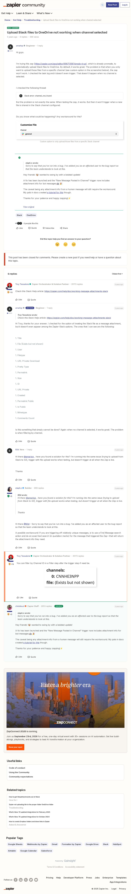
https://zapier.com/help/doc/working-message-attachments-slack (76, 291)
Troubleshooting (32, 20)
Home (7, 20)
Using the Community (19, 772)
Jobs (97, 877)
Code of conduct (17, 768)
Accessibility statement (74, 867)
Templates (121, 877)
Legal (113, 889)
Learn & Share (23, 13)
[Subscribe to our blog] (26, 880)
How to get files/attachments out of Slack (24, 797)
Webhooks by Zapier (37, 844)
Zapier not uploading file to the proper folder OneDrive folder (31, 804)
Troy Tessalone (22, 284)
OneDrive (31, 215)
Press (89, 877)
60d (17, 449)
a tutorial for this (55, 192)
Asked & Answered (17, 824)
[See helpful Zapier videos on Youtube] (36, 880)
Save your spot (15, 747)
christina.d (19, 606)
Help (58, 877)
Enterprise (108, 877)
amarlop (19, 45)
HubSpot (117, 844)
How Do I (13, 800)
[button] (112, 4)
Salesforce (46, 851)
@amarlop (29, 456)
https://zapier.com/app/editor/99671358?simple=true (60, 63)
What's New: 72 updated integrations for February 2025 (29, 812)
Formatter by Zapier (71, 844)
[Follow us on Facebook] (16, 880)
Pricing (49, 877)
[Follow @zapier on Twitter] (31, 880)
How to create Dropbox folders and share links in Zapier (29, 821)
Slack (19, 215)
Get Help (6, 13)
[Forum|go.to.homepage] (24, 4)
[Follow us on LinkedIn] (21, 880)
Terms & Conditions (55, 867)
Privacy (122, 889)
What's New (43, 13)
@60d (26, 524)
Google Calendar (28, 851)
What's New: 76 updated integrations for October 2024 (29, 817)
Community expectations (21, 776)
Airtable (12, 851)
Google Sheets (15, 844)
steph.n (18, 488)
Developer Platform (73, 877)
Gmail (54, 844)
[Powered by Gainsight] (65, 861)
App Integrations (118, 882)
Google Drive (92, 844)
